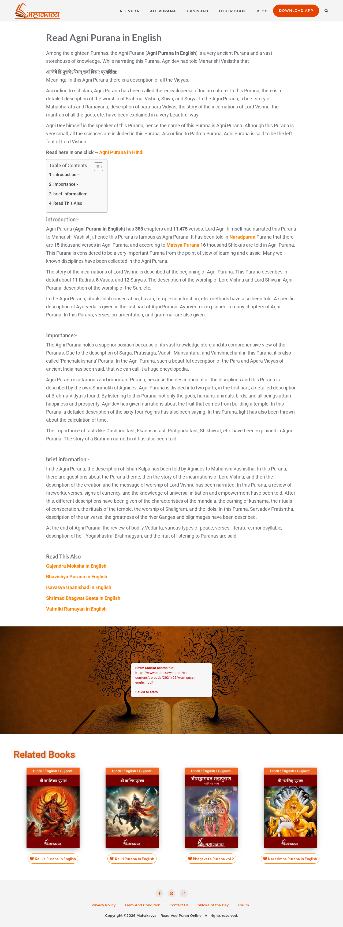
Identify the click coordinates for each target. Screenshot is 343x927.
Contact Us (179, 905)
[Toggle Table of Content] (96, 166)
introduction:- (66, 174)
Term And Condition (142, 905)
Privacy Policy (103, 905)
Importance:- (65, 184)
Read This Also (67, 203)
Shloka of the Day (213, 905)
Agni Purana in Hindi (121, 152)
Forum (243, 905)
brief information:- (70, 193)
